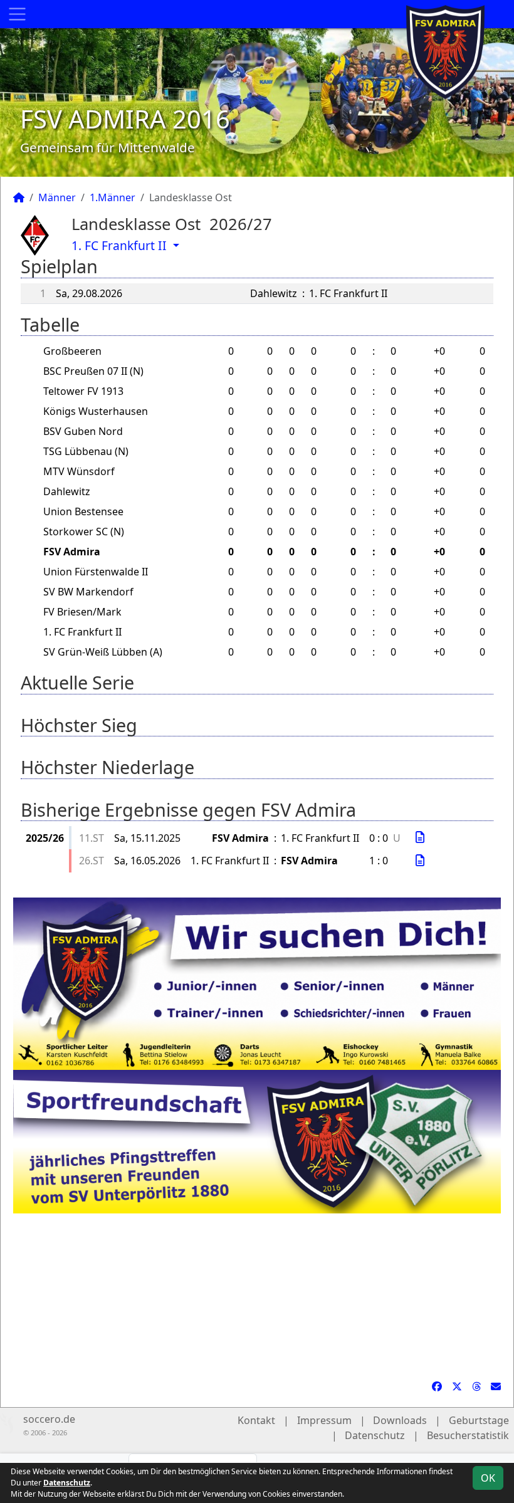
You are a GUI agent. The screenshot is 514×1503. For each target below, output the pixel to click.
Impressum (324, 1420)
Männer (57, 197)
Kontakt (256, 1420)
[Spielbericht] (420, 837)
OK (488, 1478)
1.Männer (112, 197)
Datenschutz (375, 1435)
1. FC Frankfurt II (120, 245)
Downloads (400, 1420)
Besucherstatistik (468, 1435)
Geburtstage (479, 1420)
